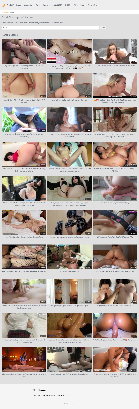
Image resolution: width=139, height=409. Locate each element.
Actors (45, 5)
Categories (28, 5)
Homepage (5, 12)
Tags (37, 5)
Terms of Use (92, 5)
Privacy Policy (79, 5)
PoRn (9, 5)
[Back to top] (133, 402)
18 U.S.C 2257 (57, 5)
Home (18, 5)
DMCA (67, 5)
